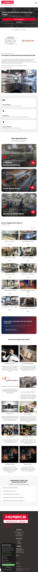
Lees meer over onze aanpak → (6, 67)
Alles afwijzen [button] (8, 567)
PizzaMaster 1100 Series (28, 429)
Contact (19, 540)
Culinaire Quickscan (19, 535)
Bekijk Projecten (19, 22)
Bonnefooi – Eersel (10, 268)
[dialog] (8, 557)
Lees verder (7, 551)
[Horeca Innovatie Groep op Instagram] (10, 526)
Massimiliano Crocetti (10, 353)
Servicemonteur (28, 454)
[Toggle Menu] (36, 2)
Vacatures (19, 543)
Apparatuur (19, 533)
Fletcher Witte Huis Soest (28, 235)
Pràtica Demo (10, 406)
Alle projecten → (34, 227)
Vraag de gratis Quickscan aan (10, 329)
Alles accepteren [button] (8, 564)
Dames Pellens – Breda (10, 284)
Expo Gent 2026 (10, 429)
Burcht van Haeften (10, 235)
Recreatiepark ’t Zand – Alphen (10, 300)
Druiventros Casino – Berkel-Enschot (28, 284)
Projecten (19, 542)
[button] (19, 487)
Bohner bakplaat (28, 406)
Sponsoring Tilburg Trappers (28, 382)
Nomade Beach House (10, 251)
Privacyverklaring (18, 566)
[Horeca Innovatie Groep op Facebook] (4, 526)
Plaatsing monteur (10, 454)
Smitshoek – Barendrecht (28, 268)
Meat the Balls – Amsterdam (28, 302)
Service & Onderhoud (19, 534)
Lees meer (9, 244)
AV (21, 566)
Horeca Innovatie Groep (16, 2)
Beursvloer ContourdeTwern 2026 (10, 379)
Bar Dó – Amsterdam (28, 251)
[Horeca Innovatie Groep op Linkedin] (7, 526)
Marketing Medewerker (28, 353)
